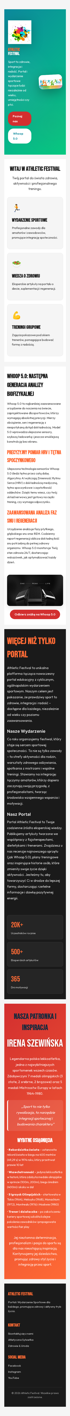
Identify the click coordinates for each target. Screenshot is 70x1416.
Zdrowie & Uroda (18, 1346)
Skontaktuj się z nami (20, 1333)
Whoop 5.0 (18, 136)
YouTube (13, 1378)
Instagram (14, 1371)
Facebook (14, 1365)
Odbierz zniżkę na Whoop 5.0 (35, 614)
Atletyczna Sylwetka (20, 1339)
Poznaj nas (17, 118)
